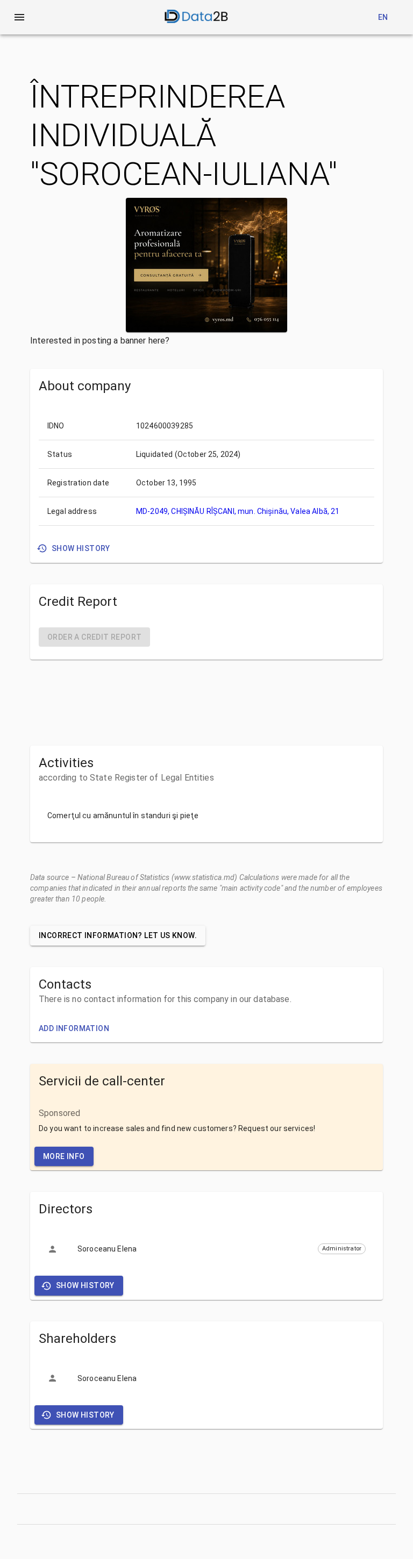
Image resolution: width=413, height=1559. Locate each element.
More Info (64, 1156)
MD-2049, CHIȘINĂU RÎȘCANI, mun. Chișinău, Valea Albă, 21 (237, 511)
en (383, 17)
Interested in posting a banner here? (99, 340)
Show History (81, 548)
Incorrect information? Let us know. (118, 935)
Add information (74, 1028)
